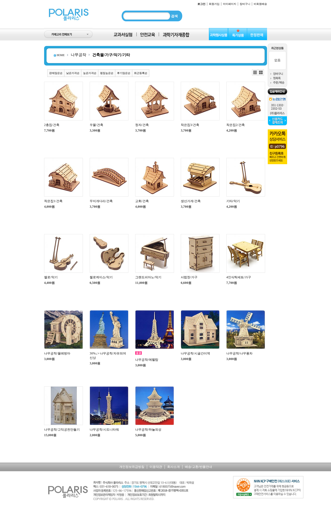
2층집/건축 (51, 125)
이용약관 (156, 467)
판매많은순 (56, 73)
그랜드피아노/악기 (148, 277)
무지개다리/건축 (101, 201)
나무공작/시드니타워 (104, 429)
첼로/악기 (51, 277)
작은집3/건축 (190, 125)
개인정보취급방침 (131, 467)
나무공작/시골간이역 (195, 353)
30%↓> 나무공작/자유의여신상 (108, 356)
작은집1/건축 (53, 201)
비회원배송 (260, 3)
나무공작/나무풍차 (239, 353)
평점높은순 (106, 73)
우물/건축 (96, 125)
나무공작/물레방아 (57, 353)
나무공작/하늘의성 (148, 429)
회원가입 (214, 3)
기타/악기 (233, 201)
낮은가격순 (72, 73)
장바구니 (245, 3)
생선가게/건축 (191, 201)
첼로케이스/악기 (101, 277)
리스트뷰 (255, 72)
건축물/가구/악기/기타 (111, 55)
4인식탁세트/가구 (238, 277)
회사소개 (173, 467)
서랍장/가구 (189, 277)
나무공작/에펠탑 (146, 359)
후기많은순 (123, 73)
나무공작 (78, 55)
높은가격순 (89, 73)
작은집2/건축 (235, 125)
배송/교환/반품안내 (198, 467)
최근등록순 (140, 73)
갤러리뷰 (260, 72)
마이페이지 (229, 3)
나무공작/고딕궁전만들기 (62, 429)
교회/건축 (142, 201)
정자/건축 (142, 125)
